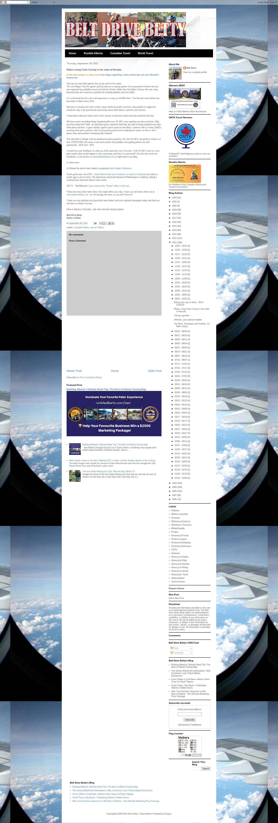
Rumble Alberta (93, 53)
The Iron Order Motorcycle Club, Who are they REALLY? (108, 471)
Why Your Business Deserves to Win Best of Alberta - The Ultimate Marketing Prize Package (190, 694)
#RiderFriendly (178, 528)
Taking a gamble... (182, 315)
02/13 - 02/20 (181, 453)
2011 (174, 242)
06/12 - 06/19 (181, 384)
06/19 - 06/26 (181, 380)
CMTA (174, 549)
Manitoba (175, 553)
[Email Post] (95, 223)
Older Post (155, 370)
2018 (174, 214)
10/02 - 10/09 (181, 295)
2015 (174, 226)
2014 (174, 230)
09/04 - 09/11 (181, 339)
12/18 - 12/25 (181, 250)
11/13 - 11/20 (181, 270)
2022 (174, 201)
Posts (176, 648)
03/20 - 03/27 (181, 433)
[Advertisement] (114, 342)
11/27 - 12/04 (181, 262)
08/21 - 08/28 (181, 347)
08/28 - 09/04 (181, 343)
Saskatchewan (178, 581)
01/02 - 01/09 (181, 478)
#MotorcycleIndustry (180, 521)
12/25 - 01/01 (181, 246)
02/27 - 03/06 (181, 445)
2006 (174, 499)
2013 (174, 234)
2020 (174, 206)
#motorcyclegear (179, 539)
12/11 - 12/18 (181, 254)
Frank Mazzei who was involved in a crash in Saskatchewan (122, 174)
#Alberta (175, 510)
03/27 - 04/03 (181, 429)
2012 (174, 238)
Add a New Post (176, 598)
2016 (174, 222)
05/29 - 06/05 (181, 392)
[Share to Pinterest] (113, 223)
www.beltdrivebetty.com (104, 157)
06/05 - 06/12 (181, 388)
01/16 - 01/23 (181, 470)
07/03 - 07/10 (181, 372)
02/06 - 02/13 (181, 457)
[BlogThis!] (103, 223)
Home (72, 53)
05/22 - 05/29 (181, 396)
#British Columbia (179, 514)
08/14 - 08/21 (181, 351)
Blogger (167, 814)
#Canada (175, 518)
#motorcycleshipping (180, 542)
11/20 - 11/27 (181, 266)
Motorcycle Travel (179, 574)
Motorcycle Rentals (180, 564)
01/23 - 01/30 (181, 466)
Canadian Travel (120, 53)
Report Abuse (176, 588)
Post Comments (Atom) (91, 377)
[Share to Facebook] (109, 223)
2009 (174, 487)
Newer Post (74, 370)
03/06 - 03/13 (181, 441)
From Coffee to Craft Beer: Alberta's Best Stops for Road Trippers (190, 680)
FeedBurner (195, 725)
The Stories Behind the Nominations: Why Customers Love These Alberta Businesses (190, 673)
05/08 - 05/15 (181, 404)
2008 (174, 491)
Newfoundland (177, 578)
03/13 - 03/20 (181, 437)
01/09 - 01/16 (181, 474)
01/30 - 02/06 (181, 461)
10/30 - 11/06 (181, 278)
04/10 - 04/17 (181, 421)
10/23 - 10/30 (181, 282)
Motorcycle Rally (179, 560)
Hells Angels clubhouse (120, 168)
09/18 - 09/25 (181, 331)
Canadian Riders (81, 227)
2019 (174, 210)
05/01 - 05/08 (181, 408)
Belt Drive (191, 68)
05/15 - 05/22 (181, 400)
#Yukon (174, 532)
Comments (178, 653)
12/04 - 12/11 (181, 258)
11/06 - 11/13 (181, 274)
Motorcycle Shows (180, 571)
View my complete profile (195, 72)
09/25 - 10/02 (181, 299)
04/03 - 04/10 (181, 425)
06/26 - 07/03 (181, 376)
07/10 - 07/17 (181, 368)
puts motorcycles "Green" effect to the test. (109, 186)
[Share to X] (106, 223)
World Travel (145, 53)
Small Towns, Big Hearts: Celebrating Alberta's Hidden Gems (188, 686)
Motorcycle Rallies (180, 557)
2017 (174, 218)
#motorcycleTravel (180, 535)
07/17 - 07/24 (181, 364)
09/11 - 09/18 (181, 335)
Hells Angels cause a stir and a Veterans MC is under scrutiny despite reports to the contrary (112, 460)
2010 (174, 483)
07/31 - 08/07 (181, 360)
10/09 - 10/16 (181, 291)
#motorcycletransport (181, 546)
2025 (174, 197)
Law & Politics (97, 227)
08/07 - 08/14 (181, 356)
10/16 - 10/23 (181, 286)
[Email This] (100, 223)
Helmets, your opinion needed (188, 319)
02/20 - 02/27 (181, 449)
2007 (174, 495)
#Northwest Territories (181, 525)
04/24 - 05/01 (181, 413)
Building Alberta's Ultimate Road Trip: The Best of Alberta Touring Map (106, 389)
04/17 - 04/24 (181, 417)
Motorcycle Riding (179, 567)
